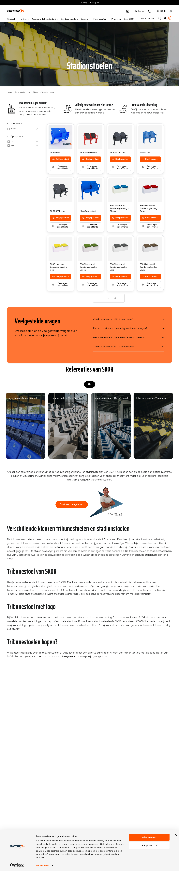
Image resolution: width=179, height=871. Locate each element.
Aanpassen (147, 845)
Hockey (23, 19)
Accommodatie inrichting (44, 19)
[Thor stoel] (60, 137)
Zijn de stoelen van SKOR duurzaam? (113, 319)
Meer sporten (99, 19)
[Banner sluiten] (176, 835)
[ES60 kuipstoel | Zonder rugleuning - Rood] (150, 190)
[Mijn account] (165, 18)
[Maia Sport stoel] (90, 190)
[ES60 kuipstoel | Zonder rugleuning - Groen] (90, 249)
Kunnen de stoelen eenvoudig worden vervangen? (120, 328)
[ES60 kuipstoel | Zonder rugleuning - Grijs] (120, 249)
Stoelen (36, 92)
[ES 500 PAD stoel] (90, 137)
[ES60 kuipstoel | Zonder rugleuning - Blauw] (120, 190)
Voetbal (11, 19)
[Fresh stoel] (150, 137)
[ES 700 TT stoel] (60, 190)
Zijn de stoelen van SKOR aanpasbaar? (114, 347)
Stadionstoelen (48, 92)
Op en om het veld (22, 92)
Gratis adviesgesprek (72, 504)
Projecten (116, 19)
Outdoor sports (68, 19)
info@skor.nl (137, 11)
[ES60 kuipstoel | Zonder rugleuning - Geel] (60, 249)
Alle (90, 384)
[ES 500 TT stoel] (120, 137)
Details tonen (42, 865)
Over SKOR (129, 19)
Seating (84, 19)
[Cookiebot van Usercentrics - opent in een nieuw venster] (17, 865)
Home (9, 92)
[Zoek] (159, 18)
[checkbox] (23, 128)
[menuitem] (12, 19)
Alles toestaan (149, 837)
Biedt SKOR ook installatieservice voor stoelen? (118, 337)
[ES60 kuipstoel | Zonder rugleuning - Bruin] (150, 249)
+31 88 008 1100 (162, 11)
